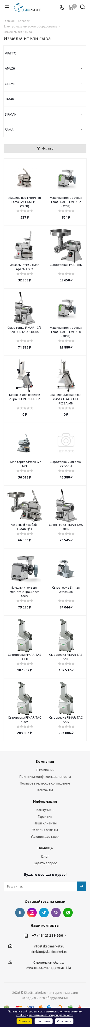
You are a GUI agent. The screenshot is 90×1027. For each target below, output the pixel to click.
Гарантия (45, 816)
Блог (45, 856)
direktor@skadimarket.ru (48, 952)
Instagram (32, 912)
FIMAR (9, 99)
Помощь (45, 848)
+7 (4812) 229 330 (47, 935)
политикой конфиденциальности (51, 1015)
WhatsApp (68, 912)
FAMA (9, 130)
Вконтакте (20, 912)
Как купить (45, 810)
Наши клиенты (45, 823)
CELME (10, 84)
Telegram (44, 912)
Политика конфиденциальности (45, 777)
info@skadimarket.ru (49, 946)
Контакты (45, 790)
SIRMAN (11, 114)
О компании (45, 770)
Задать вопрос (45, 863)
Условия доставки (45, 837)
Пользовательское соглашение (45, 783)
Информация (45, 801)
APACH (10, 68)
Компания (45, 761)
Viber (56, 912)
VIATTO (11, 53)
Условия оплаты (45, 830)
